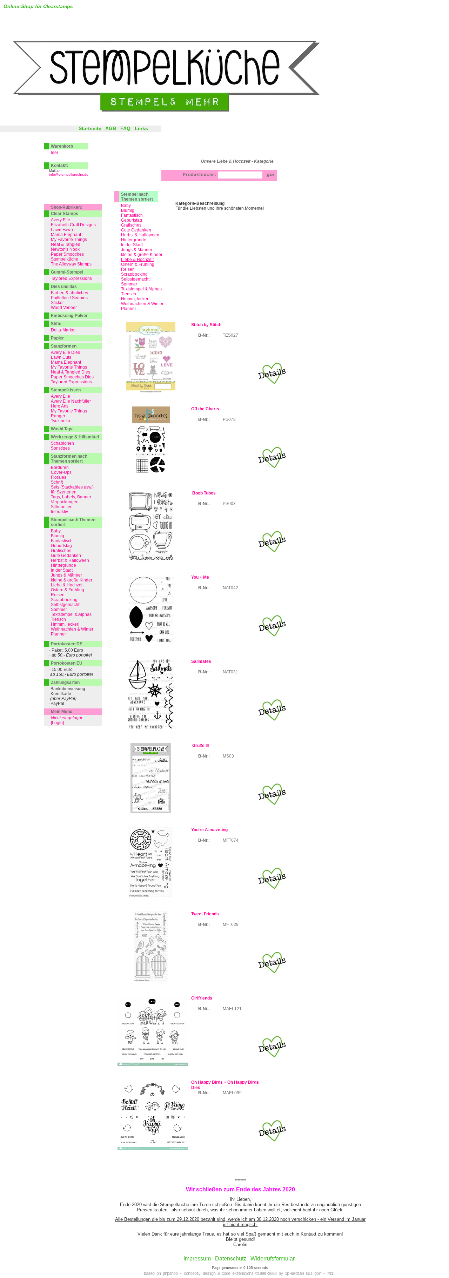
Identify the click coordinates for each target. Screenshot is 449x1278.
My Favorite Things (69, 239)
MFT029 (231, 924)
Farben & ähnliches (69, 292)
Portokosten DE (66, 643)
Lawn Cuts (61, 357)
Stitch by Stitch (206, 324)
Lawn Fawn (62, 229)
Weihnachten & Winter (142, 303)
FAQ (125, 128)
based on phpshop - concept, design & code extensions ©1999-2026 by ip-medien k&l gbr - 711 (238, 1273)
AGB (110, 128)
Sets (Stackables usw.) (72, 487)
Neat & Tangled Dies (70, 372)
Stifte (56, 323)
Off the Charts (205, 408)
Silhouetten (62, 506)
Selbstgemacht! (135, 279)
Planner (128, 308)
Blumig (127, 210)
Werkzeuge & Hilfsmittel (75, 437)
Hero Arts (59, 406)
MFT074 (231, 840)
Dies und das (64, 286)
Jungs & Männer (136, 249)
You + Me (200, 577)
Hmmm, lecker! (135, 298)
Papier (57, 338)
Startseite (90, 128)
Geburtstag (131, 220)
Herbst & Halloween (140, 235)
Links (141, 128)
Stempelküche (64, 259)
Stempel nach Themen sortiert (137, 197)
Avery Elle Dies (65, 352)
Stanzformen (63, 346)
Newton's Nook (65, 249)
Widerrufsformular (272, 1259)
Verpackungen (65, 501)
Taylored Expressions (71, 278)
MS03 (228, 756)
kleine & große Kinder (141, 254)
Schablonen (62, 443)
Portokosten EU (66, 663)
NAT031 (230, 672)
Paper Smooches (67, 254)
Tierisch (128, 293)
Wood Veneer (64, 307)
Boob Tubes (203, 493)
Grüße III (200, 745)
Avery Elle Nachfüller (71, 401)
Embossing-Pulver (69, 315)
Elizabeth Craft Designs (73, 224)
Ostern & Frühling (137, 264)
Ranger (58, 415)
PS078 (229, 419)
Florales (58, 477)
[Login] (57, 722)
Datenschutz (230, 1259)
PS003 (229, 503)
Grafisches (131, 225)
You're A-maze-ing (209, 829)
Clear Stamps (64, 213)
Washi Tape (62, 428)
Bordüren (60, 467)
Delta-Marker (63, 330)
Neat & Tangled (65, 244)
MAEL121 (232, 1008)
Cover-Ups (61, 472)
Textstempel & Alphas (141, 289)
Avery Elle (60, 219)
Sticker (57, 302)
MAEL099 (232, 1092)
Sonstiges (60, 448)
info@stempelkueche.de (68, 174)
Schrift (57, 482)
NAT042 (230, 587)
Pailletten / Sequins (69, 297)
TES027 (230, 335)
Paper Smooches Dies (72, 377)
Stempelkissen (66, 390)
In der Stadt (132, 244)
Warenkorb (62, 146)
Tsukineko (60, 420)
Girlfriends (201, 998)
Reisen (128, 269)
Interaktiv (59, 511)
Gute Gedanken (136, 230)
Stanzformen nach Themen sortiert (69, 459)
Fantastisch (132, 215)
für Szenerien (63, 492)
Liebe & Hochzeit (67, 585)
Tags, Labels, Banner (71, 497)
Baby (126, 205)
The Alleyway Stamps (71, 264)
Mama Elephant (66, 234)
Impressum (197, 1259)
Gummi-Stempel (67, 272)
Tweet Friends (205, 914)
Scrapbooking (134, 274)
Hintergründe (133, 239)
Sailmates (201, 661)
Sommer (129, 284)
